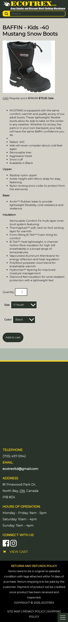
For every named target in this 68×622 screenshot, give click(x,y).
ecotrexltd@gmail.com (20, 469)
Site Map (13, 611)
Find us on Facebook (6, 543)
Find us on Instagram (13, 543)
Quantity (8, 292)
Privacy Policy (33, 611)
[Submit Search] (6, 13)
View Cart (19, 552)
